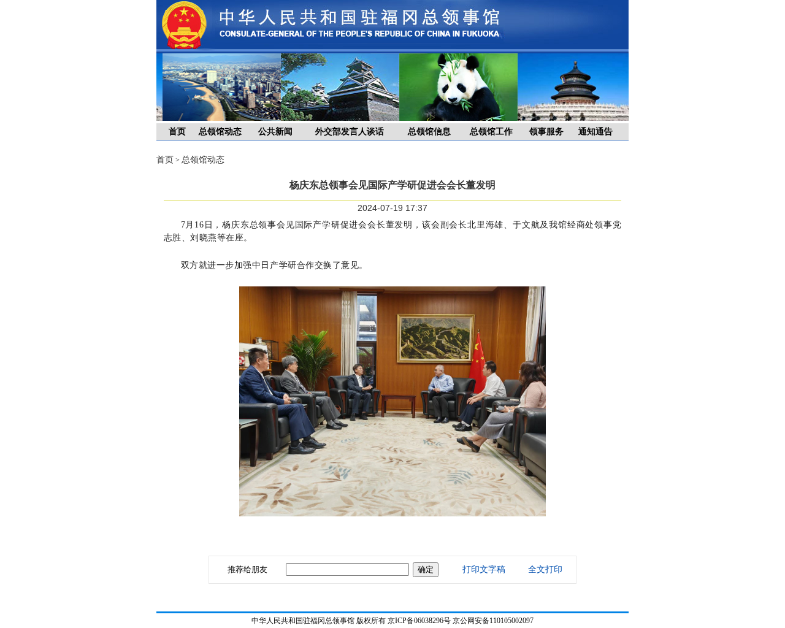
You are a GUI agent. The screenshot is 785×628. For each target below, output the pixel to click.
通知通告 (595, 131)
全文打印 (545, 569)
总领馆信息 (429, 131)
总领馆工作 (491, 131)
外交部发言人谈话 (349, 131)
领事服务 (546, 131)
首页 (177, 131)
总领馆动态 (220, 131)
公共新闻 (275, 131)
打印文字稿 (483, 569)
